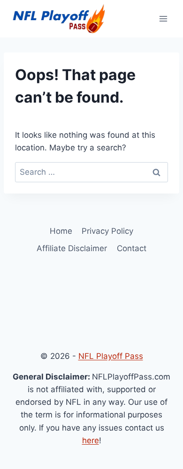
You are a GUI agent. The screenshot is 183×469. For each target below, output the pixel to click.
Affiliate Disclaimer (72, 248)
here (90, 440)
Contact (131, 248)
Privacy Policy (107, 231)
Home (61, 231)
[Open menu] (163, 18)
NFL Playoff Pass (110, 356)
